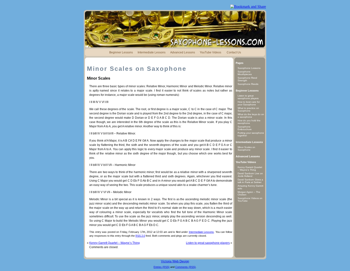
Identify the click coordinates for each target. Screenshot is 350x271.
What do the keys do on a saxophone (251, 115)
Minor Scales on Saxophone (246, 148)
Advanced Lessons (182, 52)
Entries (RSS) (162, 267)
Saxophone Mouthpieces (245, 73)
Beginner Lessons (121, 52)
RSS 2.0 (140, 235)
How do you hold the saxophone (249, 121)
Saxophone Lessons (249, 68)
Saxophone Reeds (248, 84)
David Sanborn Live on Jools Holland (250, 174)
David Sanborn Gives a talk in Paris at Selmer (250, 181)
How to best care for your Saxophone (249, 103)
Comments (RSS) (185, 267)
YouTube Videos (210, 52)
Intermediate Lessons (151, 52)
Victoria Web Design (175, 261)
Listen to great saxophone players (208, 243)
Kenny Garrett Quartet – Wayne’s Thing (114, 243)
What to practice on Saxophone (248, 109)
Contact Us (234, 52)
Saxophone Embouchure (245, 128)
